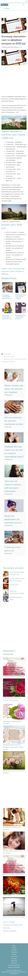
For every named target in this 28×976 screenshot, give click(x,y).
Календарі (7, 354)
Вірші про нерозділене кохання (13, 917)
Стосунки (14, 947)
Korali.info (15, 973)
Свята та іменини (9, 922)
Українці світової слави (14, 965)
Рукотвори (14, 958)
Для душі (14, 950)
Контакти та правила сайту (14, 970)
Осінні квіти (14, 585)
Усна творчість (14, 956)
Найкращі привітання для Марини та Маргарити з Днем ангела (13, 747)
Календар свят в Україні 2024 (13, 925)
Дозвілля (14, 954)
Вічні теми (14, 963)
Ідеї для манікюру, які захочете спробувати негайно (13, 420)
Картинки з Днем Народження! (13, 676)
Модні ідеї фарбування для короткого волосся (13, 519)
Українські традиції (9, 931)
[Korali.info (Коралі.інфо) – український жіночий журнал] (4, 5)
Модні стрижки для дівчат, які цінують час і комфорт (13, 388)
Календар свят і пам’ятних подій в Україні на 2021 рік (13, 271)
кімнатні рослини (21, 972)
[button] (23, 5)
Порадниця (14, 952)
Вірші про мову (9, 356)
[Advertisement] (14, 80)
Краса (14, 945)
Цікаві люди (14, 960)
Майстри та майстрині (14, 967)
